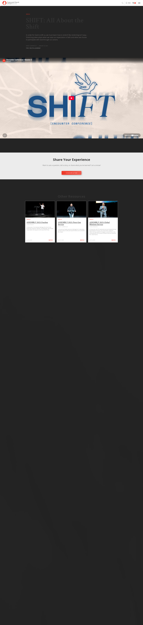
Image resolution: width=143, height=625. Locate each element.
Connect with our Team (71, 173)
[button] (134, 2)
